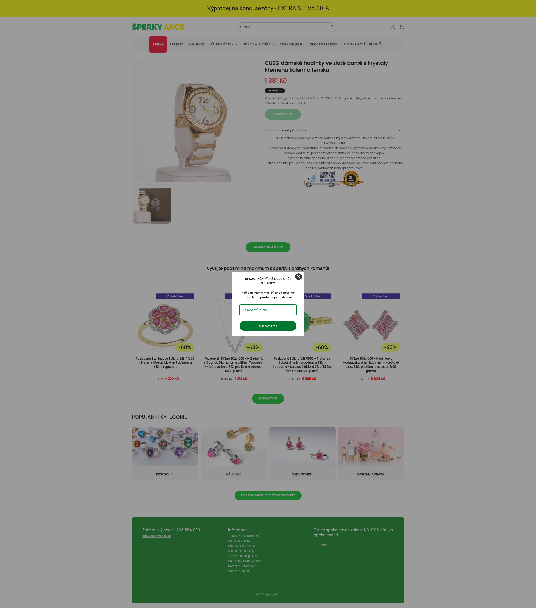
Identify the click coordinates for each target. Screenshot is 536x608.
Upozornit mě (268, 326)
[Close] (299, 277)
